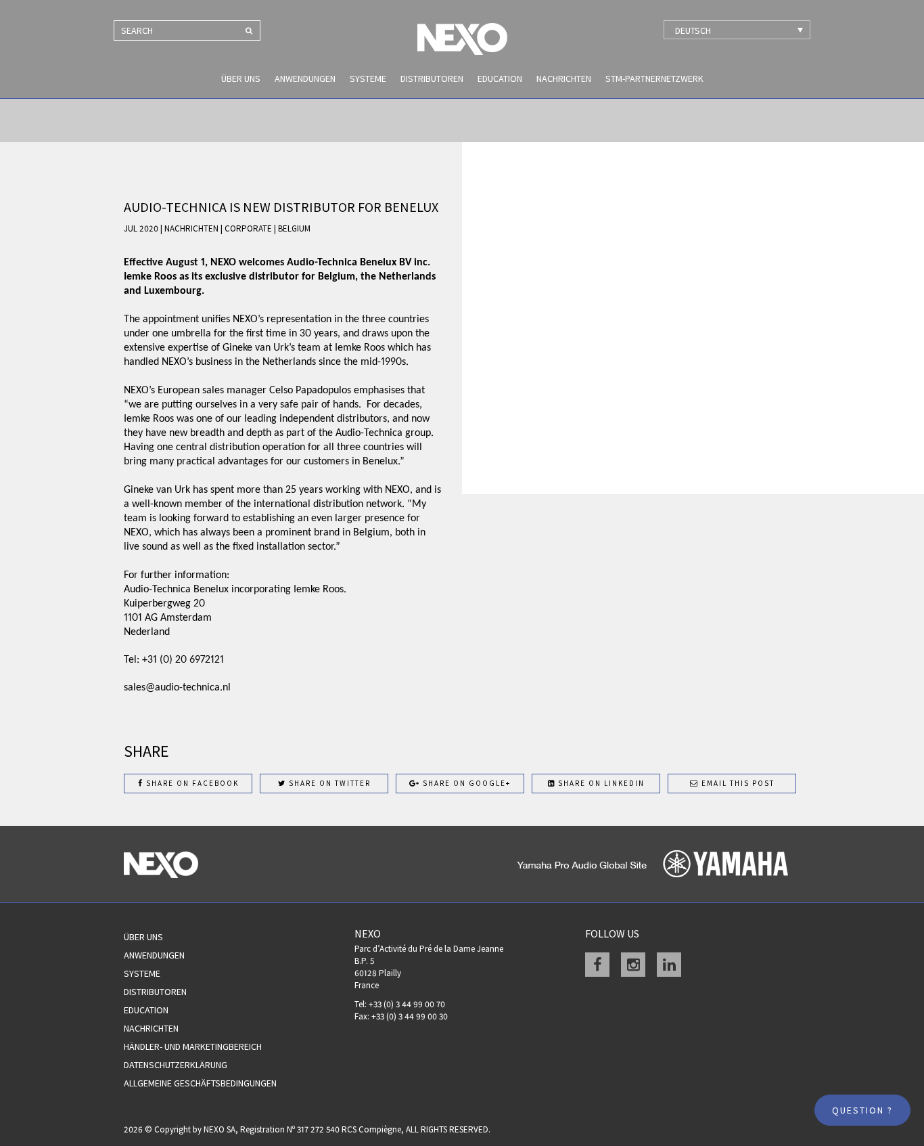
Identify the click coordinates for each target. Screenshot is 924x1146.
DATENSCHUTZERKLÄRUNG (175, 1065)
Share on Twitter (328, 783)
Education (500, 78)
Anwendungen (305, 78)
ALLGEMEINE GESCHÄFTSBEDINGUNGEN (200, 1083)
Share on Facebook (191, 783)
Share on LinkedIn (600, 783)
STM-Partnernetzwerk (654, 78)
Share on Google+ (465, 783)
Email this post (737, 783)
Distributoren (431, 78)
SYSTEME (368, 78)
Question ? (862, 1110)
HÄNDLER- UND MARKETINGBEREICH (193, 1046)
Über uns (240, 78)
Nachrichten (563, 78)
